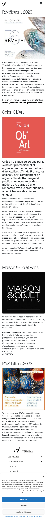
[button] (43, 476)
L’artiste (12, 466)
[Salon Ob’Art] (23, 137)
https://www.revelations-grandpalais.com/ (23, 102)
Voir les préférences (23, 512)
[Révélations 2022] (23, 389)
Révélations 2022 (17, 364)
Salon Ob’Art (13, 112)
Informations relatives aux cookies (15, 516)
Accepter (23, 499)
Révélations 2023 (17, 12)
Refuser (23, 506)
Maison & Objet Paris (20, 267)
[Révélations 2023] (23, 38)
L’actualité (13, 471)
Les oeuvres (13, 456)
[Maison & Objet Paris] (23, 293)
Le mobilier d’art (15, 461)
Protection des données (34, 516)
